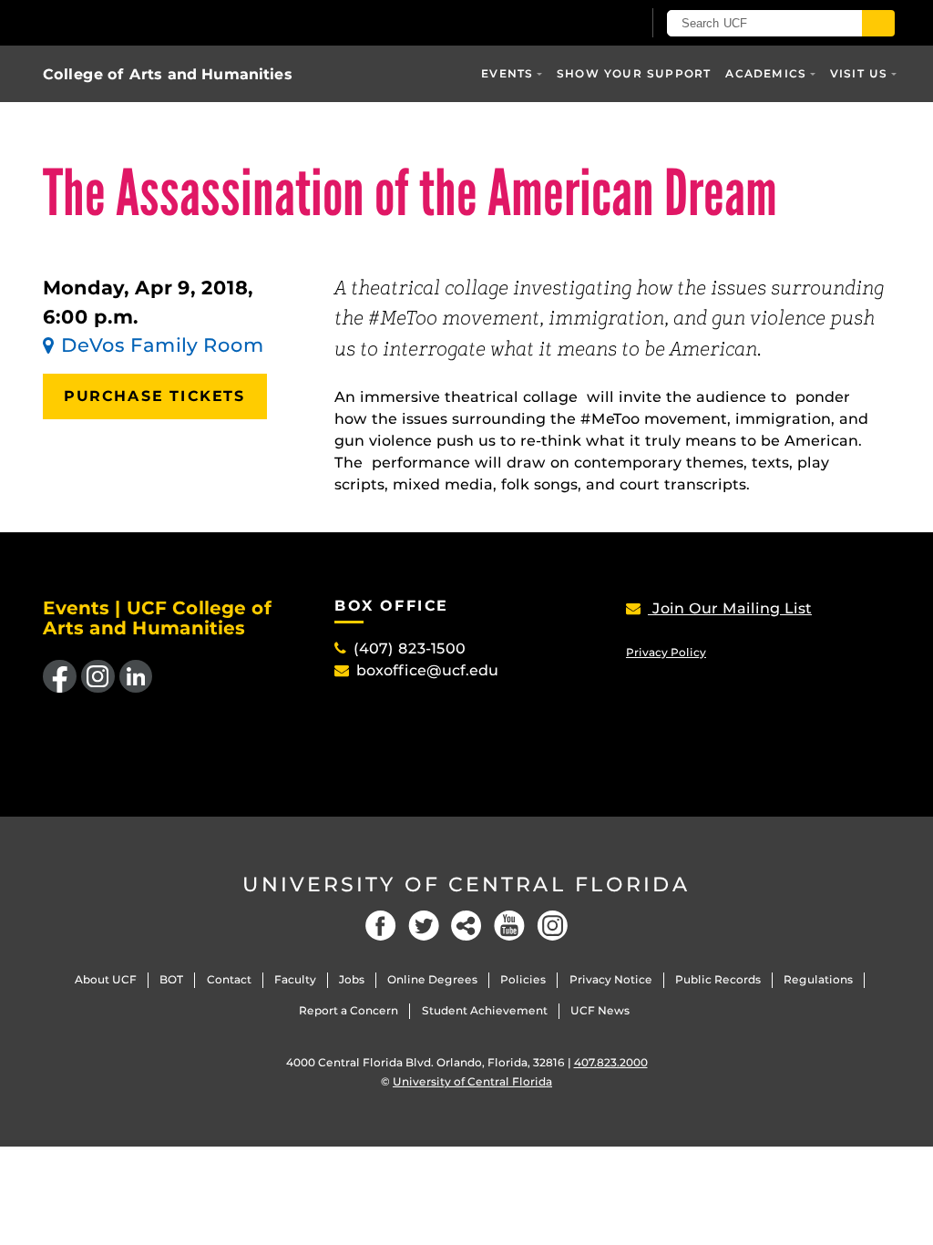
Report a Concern (348, 1010)
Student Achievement (485, 1010)
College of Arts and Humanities (167, 74)
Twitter (423, 926)
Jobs (351, 979)
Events (507, 73)
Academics (765, 73)
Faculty (295, 979)
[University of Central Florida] (173, 22)
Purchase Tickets (155, 396)
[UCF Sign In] (583, 23)
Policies (523, 979)
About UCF (106, 979)
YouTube (509, 926)
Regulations (818, 979)
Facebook (380, 926)
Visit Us (859, 73)
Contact (229, 979)
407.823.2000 (611, 1062)
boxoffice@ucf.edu (427, 670)
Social (466, 926)
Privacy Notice (610, 979)
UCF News (600, 1010)
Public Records (718, 979)
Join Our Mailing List (730, 608)
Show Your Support (634, 73)
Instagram (552, 926)
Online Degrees (432, 979)
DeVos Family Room (162, 345)
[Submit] (878, 23)
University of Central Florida (466, 884)
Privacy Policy (666, 652)
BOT (171, 979)
